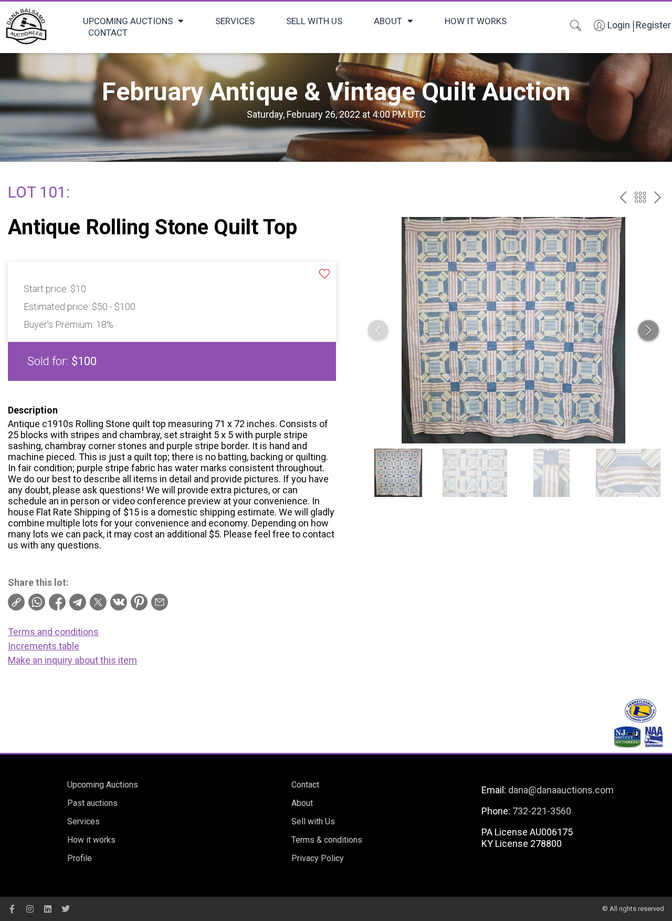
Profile (79, 858)
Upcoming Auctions (128, 21)
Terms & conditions (326, 840)
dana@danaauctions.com (561, 789)
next (657, 197)
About (388, 21)
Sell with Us (314, 21)
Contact (108, 32)
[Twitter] (65, 909)
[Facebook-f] (12, 909)
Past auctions (92, 803)
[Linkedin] (48, 909)
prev (622, 197)
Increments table (43, 645)
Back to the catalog (640, 197)
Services (235, 21)
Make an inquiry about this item (72, 660)
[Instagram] (30, 909)
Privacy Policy (317, 858)
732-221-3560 (541, 810)
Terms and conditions (53, 631)
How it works (476, 21)
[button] (648, 330)
